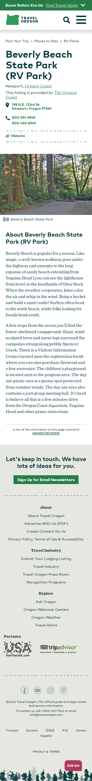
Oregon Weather (46, 617)
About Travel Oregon (46, 515)
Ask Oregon (46, 601)
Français (12, 730)
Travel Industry (46, 566)
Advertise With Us (46, 523)
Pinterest (63, 690)
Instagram (50, 690)
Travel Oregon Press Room (46, 574)
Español (46, 736)
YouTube (37, 690)
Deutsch (32, 730)
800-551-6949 (23, 117)
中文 (65, 730)
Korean (81, 730)
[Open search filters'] (66, 20)
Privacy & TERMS (46, 751)
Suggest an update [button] (46, 433)
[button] (71, 765)
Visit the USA (17, 649)
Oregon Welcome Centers (46, 609)
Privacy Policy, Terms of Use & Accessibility (46, 539)
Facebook (24, 690)
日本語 (50, 730)
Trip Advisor (59, 649)
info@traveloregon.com (46, 715)
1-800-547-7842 (52, 711)
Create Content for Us (46, 531)
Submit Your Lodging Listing (46, 558)
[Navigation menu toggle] (81, 20)
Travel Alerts (46, 625)
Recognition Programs (46, 582)
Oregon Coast (38, 86)
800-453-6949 (24, 123)
